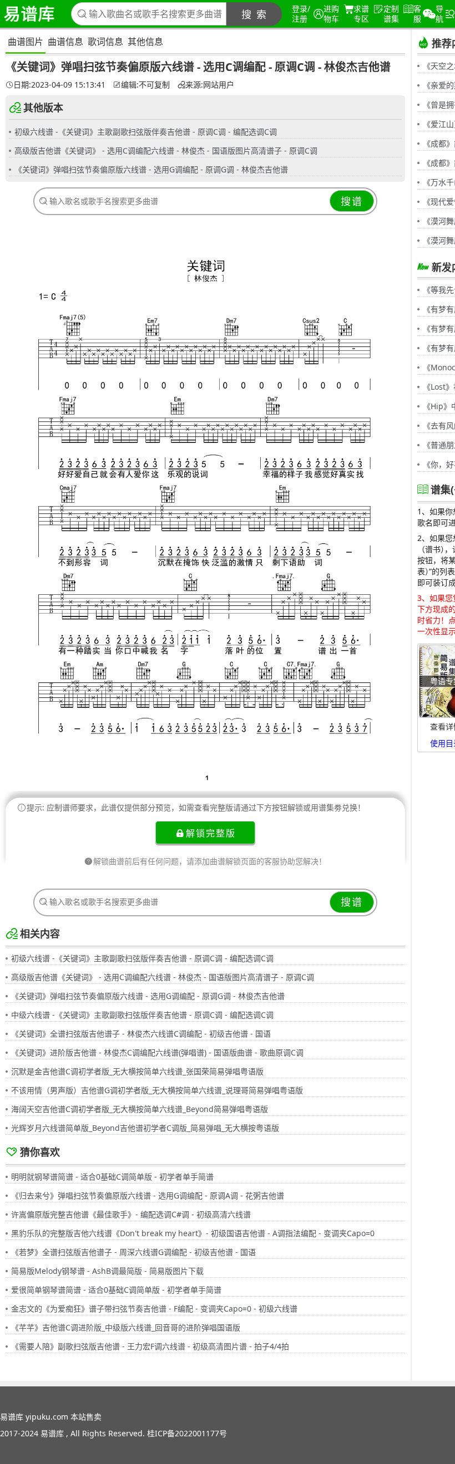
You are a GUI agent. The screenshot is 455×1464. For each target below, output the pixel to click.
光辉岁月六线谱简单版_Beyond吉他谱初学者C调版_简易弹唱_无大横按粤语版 (145, 1128)
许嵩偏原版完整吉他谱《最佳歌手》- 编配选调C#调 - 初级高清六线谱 (131, 1214)
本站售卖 (86, 1416)
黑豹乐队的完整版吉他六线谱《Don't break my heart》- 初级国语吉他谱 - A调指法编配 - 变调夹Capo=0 (193, 1233)
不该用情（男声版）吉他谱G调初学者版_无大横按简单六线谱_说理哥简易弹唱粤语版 (157, 1090)
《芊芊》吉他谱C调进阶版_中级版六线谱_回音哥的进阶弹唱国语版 (125, 1327)
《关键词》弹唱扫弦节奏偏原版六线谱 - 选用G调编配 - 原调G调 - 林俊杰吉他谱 (151, 169)
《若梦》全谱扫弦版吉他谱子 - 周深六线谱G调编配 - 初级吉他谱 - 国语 (133, 1252)
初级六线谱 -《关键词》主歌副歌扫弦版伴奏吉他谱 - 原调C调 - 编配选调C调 (145, 131)
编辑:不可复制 (145, 85)
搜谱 (352, 201)
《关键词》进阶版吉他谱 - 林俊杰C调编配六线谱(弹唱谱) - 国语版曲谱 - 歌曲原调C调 (157, 1052)
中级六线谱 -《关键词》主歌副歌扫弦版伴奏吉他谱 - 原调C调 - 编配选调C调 (142, 1014)
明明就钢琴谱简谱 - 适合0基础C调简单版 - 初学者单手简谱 (112, 1176)
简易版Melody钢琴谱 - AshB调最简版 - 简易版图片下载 (107, 1271)
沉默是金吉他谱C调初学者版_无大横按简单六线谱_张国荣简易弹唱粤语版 (137, 1071)
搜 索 (254, 14)
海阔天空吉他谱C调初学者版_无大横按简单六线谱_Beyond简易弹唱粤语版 (139, 1109)
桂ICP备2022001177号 (187, 1433)
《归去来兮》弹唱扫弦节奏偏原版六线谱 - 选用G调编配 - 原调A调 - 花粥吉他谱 (147, 1195)
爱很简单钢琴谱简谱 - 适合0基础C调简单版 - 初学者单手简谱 (116, 1289)
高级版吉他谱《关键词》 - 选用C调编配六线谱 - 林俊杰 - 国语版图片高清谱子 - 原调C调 (165, 150)
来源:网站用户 (209, 85)
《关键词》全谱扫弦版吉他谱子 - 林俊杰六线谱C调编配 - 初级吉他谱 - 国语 (141, 1033)
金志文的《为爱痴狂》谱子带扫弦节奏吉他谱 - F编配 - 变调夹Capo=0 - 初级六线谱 (154, 1308)
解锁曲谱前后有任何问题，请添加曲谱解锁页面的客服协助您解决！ (209, 861)
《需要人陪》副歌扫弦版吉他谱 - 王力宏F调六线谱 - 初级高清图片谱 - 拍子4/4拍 (150, 1346)
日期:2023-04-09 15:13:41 (59, 85)
